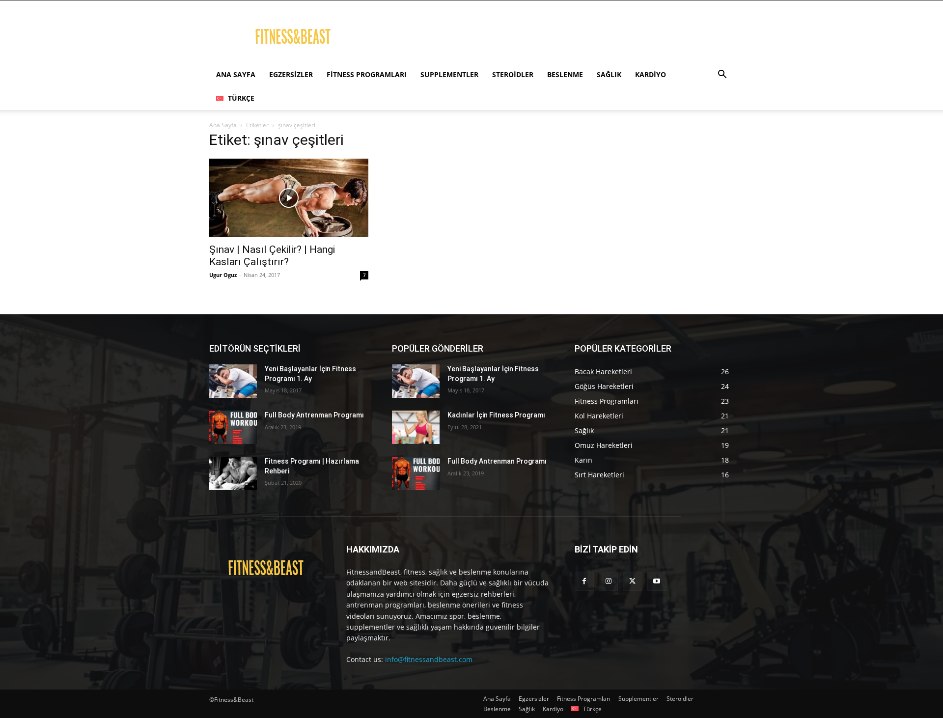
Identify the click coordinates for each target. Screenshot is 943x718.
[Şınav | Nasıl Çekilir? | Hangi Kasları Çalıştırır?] (288, 198)
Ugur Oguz (223, 274)
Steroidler (512, 74)
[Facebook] (584, 581)
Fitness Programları (367, 74)
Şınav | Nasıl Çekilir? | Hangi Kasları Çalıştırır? (272, 256)
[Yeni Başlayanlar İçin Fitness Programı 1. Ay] (233, 381)
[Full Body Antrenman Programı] (233, 427)
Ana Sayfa (235, 74)
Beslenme (565, 74)
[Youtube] (656, 581)
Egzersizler (291, 74)
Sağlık (609, 74)
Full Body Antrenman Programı (314, 415)
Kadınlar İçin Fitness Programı (496, 415)
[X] (632, 581)
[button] (722, 75)
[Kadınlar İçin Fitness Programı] (416, 427)
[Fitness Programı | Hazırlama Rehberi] (233, 473)
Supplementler (449, 74)
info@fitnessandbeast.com (428, 659)
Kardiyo (650, 74)
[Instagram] (608, 581)
